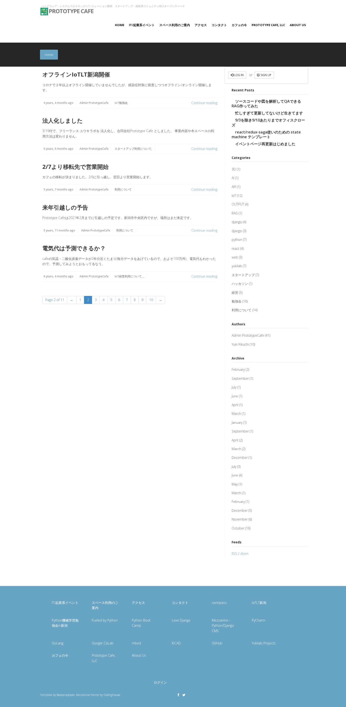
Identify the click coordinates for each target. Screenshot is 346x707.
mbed (136, 643)
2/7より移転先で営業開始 (75, 166)
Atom (244, 553)
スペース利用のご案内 (174, 25)
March (236, 413)
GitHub (217, 643)
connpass (219, 602)
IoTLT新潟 (259, 602)
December (240, 457)
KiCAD (176, 643)
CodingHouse (112, 695)
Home (119, 25)
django (237, 222)
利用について (142, 149)
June (235, 396)
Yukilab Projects (264, 643)
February (238, 369)
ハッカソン (240, 283)
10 (151, 300)
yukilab (237, 266)
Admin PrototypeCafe (94, 103)
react (235, 248)
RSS (234, 553)
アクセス (201, 25)
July (234, 387)
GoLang (57, 643)
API (234, 187)
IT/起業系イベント (142, 25)
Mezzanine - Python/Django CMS (223, 625)
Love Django (181, 620)
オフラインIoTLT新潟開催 (76, 74)
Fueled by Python (105, 620)
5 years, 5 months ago (58, 149)
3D (234, 169)
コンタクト (219, 25)
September (240, 378)
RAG (235, 213)
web (235, 257)
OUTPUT (238, 204)
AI (233, 178)
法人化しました (62, 120)
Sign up (265, 75)
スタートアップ (124, 149)
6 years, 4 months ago (58, 276)
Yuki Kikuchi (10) (243, 344)
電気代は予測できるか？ (74, 248)
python (237, 239)
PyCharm (258, 620)
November (240, 519)
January (237, 422)
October (238, 528)
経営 (122, 276)
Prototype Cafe (71, 9)
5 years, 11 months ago (59, 230)
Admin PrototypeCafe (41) (251, 335)
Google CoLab (102, 643)
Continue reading (204, 103)
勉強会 (123, 103)
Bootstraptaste (66, 695)
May (235, 484)
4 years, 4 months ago (58, 103)
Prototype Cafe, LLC (268, 25)
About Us (298, 25)
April (235, 405)
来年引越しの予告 (65, 207)
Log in (238, 75)
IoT (117, 103)
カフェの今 (239, 25)
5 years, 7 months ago (58, 189)
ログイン (160, 682)
